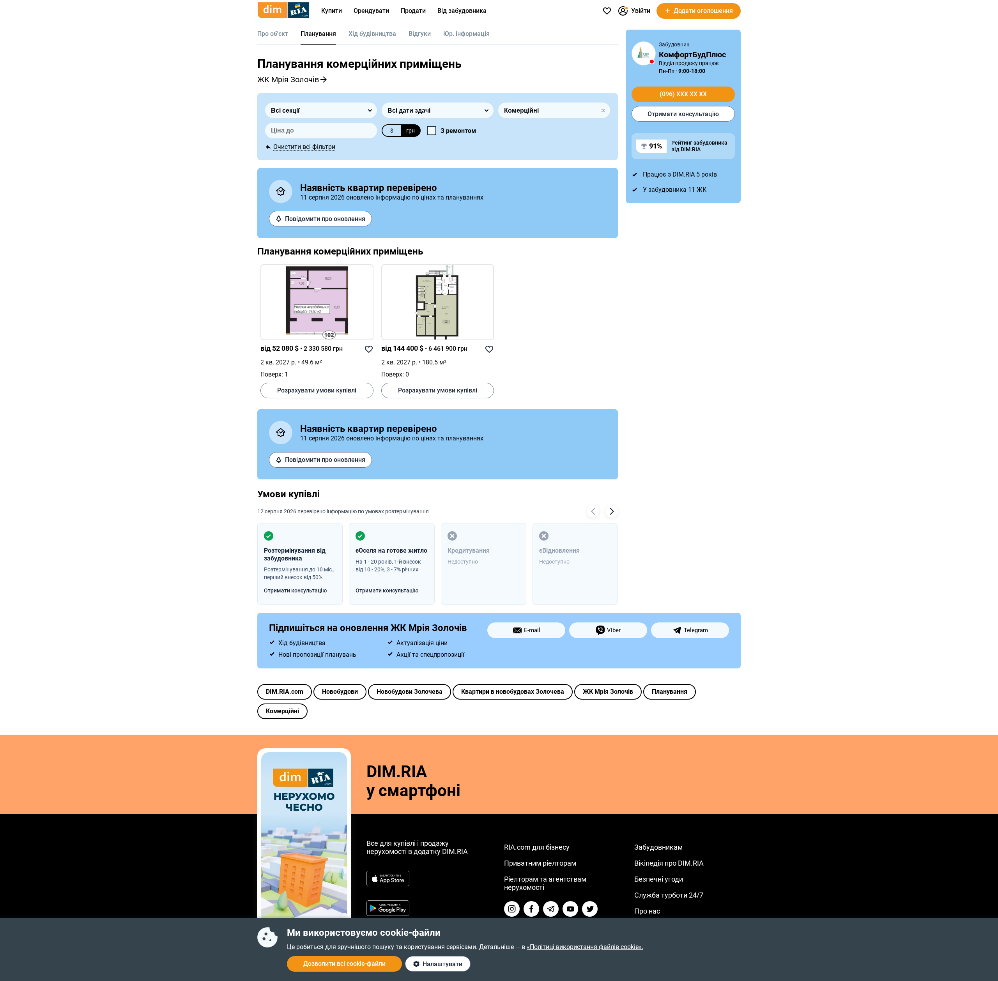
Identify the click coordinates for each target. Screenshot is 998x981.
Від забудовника (462, 10)
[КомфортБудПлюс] (644, 53)
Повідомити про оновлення (325, 219)
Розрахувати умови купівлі (316, 390)
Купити (331, 10)
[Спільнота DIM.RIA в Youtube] (570, 909)
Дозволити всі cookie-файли (344, 963)
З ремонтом (458, 130)
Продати (413, 10)
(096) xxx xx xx (683, 94)
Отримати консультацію (683, 114)
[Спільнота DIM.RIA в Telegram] (551, 909)
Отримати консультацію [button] (295, 590)
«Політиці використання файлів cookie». (585, 947)
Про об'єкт (272, 33)
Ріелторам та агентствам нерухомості (545, 883)
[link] (316, 302)
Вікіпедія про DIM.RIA (669, 863)
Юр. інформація (466, 33)
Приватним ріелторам (540, 863)
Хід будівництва (372, 33)
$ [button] (391, 130)
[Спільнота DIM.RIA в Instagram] (512, 909)
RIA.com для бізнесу (537, 847)
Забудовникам (658, 847)
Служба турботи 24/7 (668, 895)
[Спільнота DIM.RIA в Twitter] (590, 909)
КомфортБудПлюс (692, 54)
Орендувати (371, 10)
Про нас (647, 911)
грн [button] (410, 130)
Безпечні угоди (658, 879)
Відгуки (420, 33)
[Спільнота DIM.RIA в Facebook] (531, 909)
